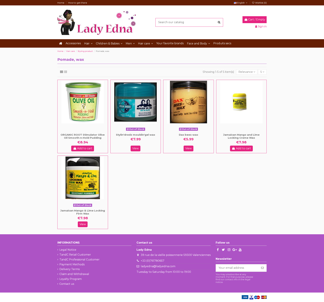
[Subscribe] (262, 268)
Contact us (66, 283)
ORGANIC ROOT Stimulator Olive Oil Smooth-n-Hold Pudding (83, 136)
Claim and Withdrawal (74, 274)
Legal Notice (67, 249)
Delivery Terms (69, 269)
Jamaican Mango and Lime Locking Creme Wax (241, 136)
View (135, 148)
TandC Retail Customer (75, 254)
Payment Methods (72, 264)
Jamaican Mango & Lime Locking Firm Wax (82, 212)
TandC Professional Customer (79, 259)
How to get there (77, 2)
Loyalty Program (70, 279)
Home (61, 2)
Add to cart (84, 148)
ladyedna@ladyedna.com (158, 266)
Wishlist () (261, 2)
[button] (88, 43)
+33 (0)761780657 (152, 260)
